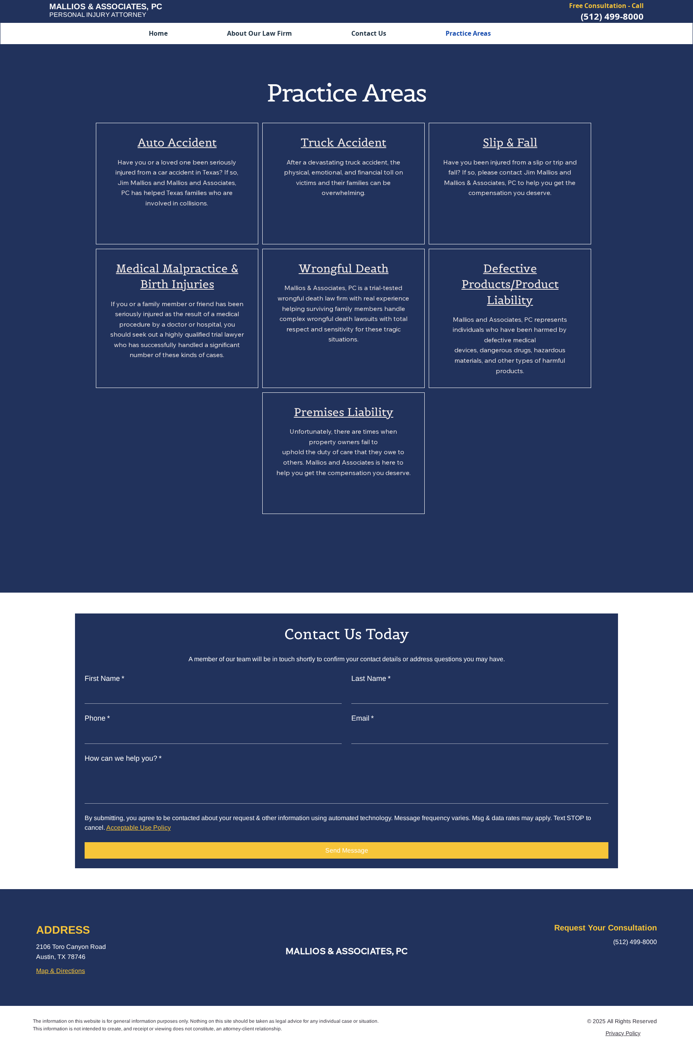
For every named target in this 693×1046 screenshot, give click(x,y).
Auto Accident (177, 142)
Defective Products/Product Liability (510, 284)
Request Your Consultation (605, 927)
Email (362, 718)
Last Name (371, 678)
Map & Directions (60, 970)
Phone (97, 718)
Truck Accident (343, 142)
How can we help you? (123, 758)
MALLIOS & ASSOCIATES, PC (346, 951)
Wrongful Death (344, 268)
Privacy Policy (623, 1033)
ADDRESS (63, 930)
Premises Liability (343, 412)
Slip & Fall (510, 142)
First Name (104, 678)
